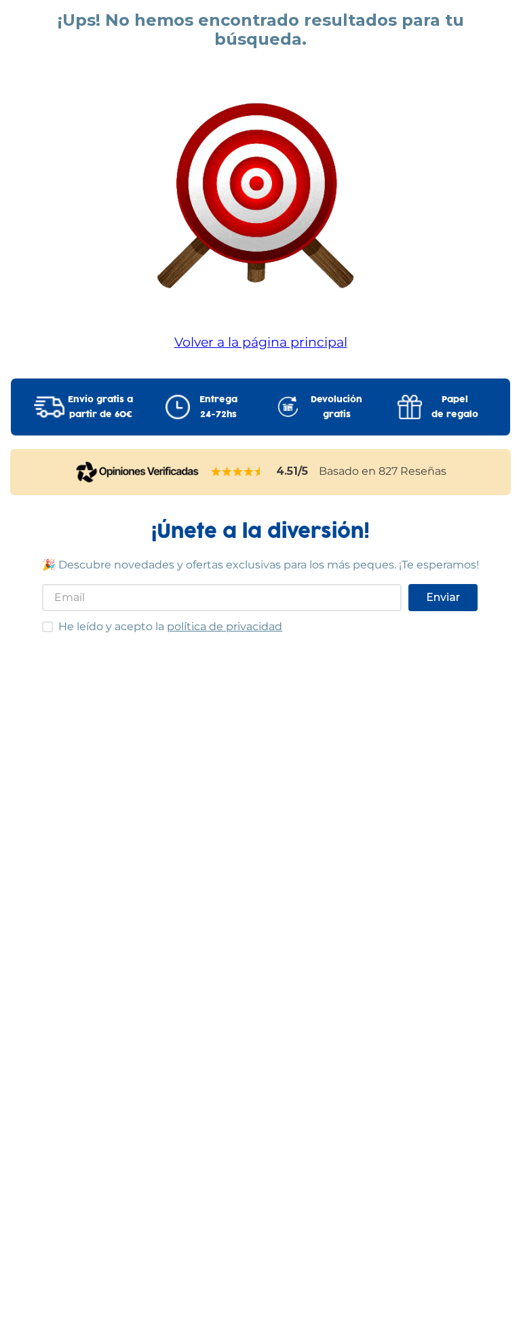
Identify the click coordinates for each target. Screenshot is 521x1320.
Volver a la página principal (260, 342)
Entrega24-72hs (218, 407)
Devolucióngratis (336, 407)
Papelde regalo (454, 407)
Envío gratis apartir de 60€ (100, 407)
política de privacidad (224, 626)
